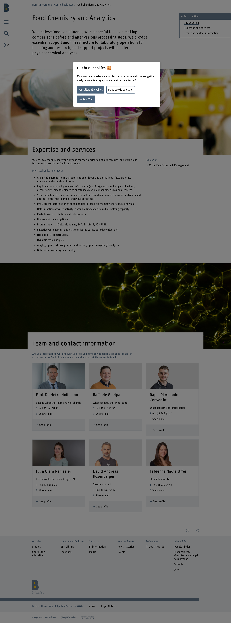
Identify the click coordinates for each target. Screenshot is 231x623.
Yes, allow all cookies (91, 89)
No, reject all (86, 99)
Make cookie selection (120, 89)
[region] (116, 84)
